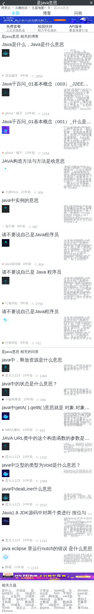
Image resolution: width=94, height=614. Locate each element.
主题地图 (38, 8)
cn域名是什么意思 (18, 605)
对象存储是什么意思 (85, 602)
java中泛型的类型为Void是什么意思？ (41, 465)
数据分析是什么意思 (58, 602)
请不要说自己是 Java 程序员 (31, 272)
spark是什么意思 (61, 590)
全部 (15, 13)
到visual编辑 (9, 611)
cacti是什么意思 (70, 596)
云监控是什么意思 (18, 596)
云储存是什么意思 (20, 593)
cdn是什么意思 (44, 596)
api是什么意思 (23, 599)
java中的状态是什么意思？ (29, 383)
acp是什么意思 (47, 593)
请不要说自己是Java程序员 (30, 234)
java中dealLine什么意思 (27, 489)
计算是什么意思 (47, 590)
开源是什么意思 (23, 590)
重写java (73, 607)
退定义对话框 (23, 607)
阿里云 (6, 8)
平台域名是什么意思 (82, 596)
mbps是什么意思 (47, 599)
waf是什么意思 (9, 593)
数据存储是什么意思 (32, 602)
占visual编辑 (35, 607)
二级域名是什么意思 (73, 599)
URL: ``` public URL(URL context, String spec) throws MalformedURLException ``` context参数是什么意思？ (78, 448)
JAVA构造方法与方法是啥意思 (33, 161)
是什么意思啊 (35, 590)
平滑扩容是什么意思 (70, 593)
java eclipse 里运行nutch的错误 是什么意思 (47, 548)
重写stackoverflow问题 (85, 607)
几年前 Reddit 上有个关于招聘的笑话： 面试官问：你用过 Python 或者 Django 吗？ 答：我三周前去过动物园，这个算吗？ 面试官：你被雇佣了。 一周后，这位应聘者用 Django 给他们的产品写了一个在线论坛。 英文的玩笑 (78, 250)
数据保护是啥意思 (70, 602)
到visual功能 (61, 607)
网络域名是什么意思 (56, 596)
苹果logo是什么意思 (44, 605)
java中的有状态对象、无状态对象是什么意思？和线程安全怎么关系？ (78, 391)
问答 (78, 13)
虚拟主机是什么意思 (85, 599)
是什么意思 (9, 590)
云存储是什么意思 (20, 602)
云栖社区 (21, 8)
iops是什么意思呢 (32, 605)
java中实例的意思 (20, 200)
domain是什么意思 (85, 590)
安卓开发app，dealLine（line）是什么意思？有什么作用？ (78, 496)
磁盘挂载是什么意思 (35, 599)
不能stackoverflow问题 (82, 605)
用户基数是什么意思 (9, 599)
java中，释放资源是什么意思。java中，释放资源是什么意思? (78, 367)
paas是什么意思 (85, 593)
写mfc (6, 607)
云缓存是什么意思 (32, 596)
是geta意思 (47, 607)
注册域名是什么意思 (73, 590)
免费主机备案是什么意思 (6, 605)
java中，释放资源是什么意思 (32, 360)
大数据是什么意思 (47, 602)
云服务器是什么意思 (61, 599)
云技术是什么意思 (6, 596)
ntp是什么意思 (32, 593)
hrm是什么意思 (58, 593)
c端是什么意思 (56, 605)
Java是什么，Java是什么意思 (33, 44)
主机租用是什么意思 (9, 602)
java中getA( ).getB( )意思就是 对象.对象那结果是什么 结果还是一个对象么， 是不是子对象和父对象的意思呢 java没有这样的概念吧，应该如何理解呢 (78, 419)
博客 (47, 13)
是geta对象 (70, 605)
